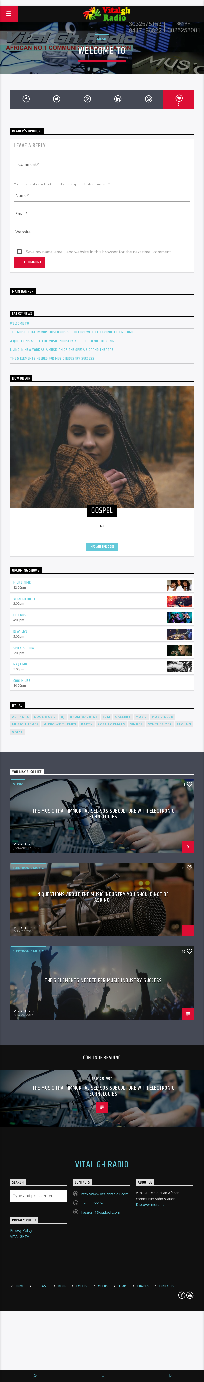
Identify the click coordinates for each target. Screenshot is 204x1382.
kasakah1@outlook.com (100, 1212)
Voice (17, 732)
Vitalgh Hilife (24, 599)
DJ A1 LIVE (20, 631)
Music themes (25, 724)
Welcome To (19, 323)
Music (102, 39)
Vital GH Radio (24, 844)
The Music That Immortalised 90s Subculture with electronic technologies (73, 332)
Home (20, 1286)
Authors (20, 717)
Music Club (162, 717)
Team (123, 1286)
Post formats (111, 724)
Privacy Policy (21, 1230)
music (141, 717)
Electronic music (28, 867)
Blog (62, 1286)
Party (87, 724)
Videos (103, 1286)
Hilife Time (22, 582)
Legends (19, 615)
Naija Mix (20, 664)
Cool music (45, 717)
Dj (63, 717)
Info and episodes (102, 546)
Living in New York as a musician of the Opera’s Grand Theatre (61, 349)
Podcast (41, 1286)
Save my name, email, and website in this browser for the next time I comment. (99, 252)
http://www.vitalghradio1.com (105, 1194)
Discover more (148, 1204)
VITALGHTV (19, 1236)
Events (81, 1286)
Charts (143, 1286)
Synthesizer (160, 724)
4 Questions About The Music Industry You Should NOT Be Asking (63, 341)
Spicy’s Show (24, 648)
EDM (106, 717)
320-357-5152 (92, 1203)
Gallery (123, 717)
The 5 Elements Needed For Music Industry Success (52, 358)
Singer (136, 724)
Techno (184, 724)
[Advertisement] (102, 2)
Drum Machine (84, 717)
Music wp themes (59, 724)
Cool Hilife (21, 681)
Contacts (166, 1286)
